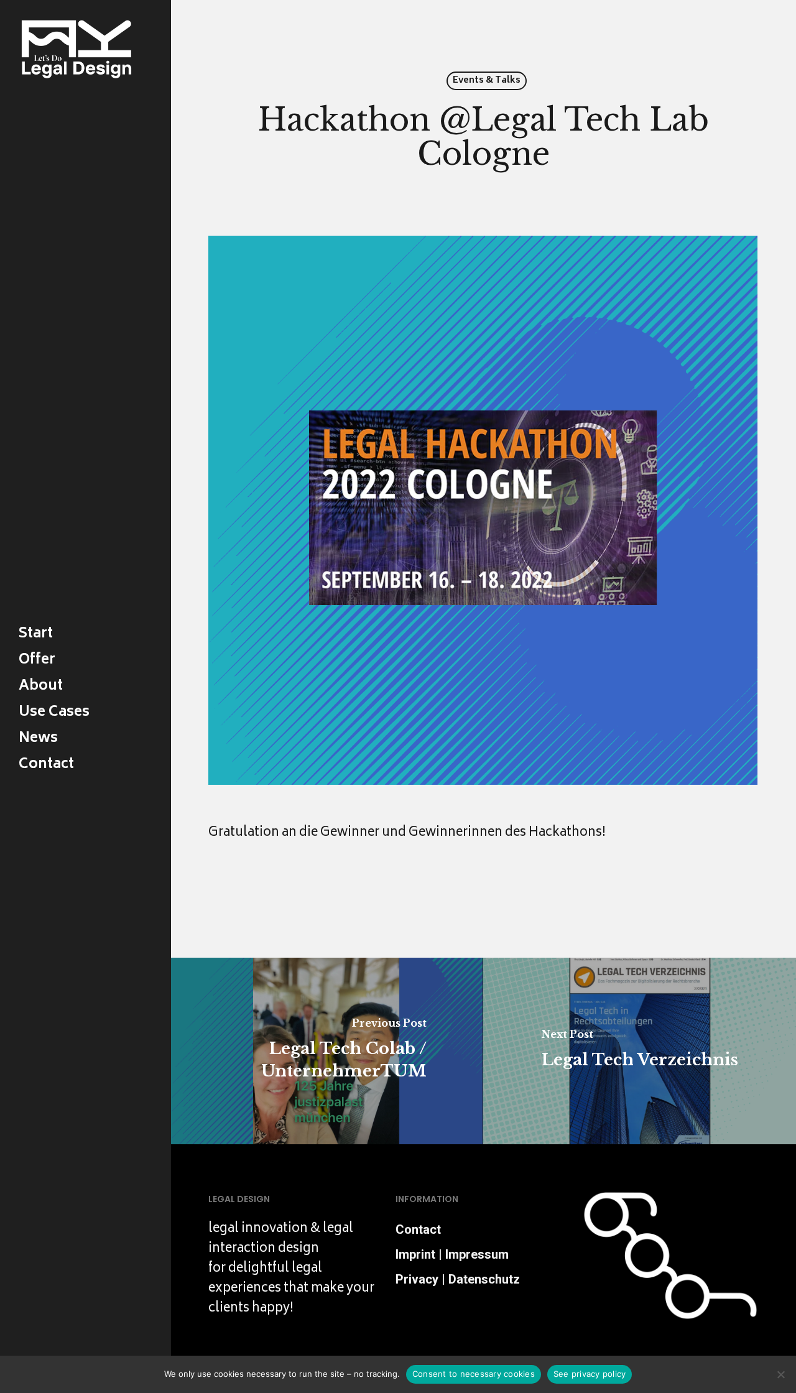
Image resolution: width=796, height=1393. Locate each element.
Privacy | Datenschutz (458, 1279)
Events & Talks (487, 80)
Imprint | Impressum (452, 1254)
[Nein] (780, 1374)
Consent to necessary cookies (473, 1374)
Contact (418, 1229)
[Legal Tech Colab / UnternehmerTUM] (326, 1051)
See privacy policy (589, 1374)
